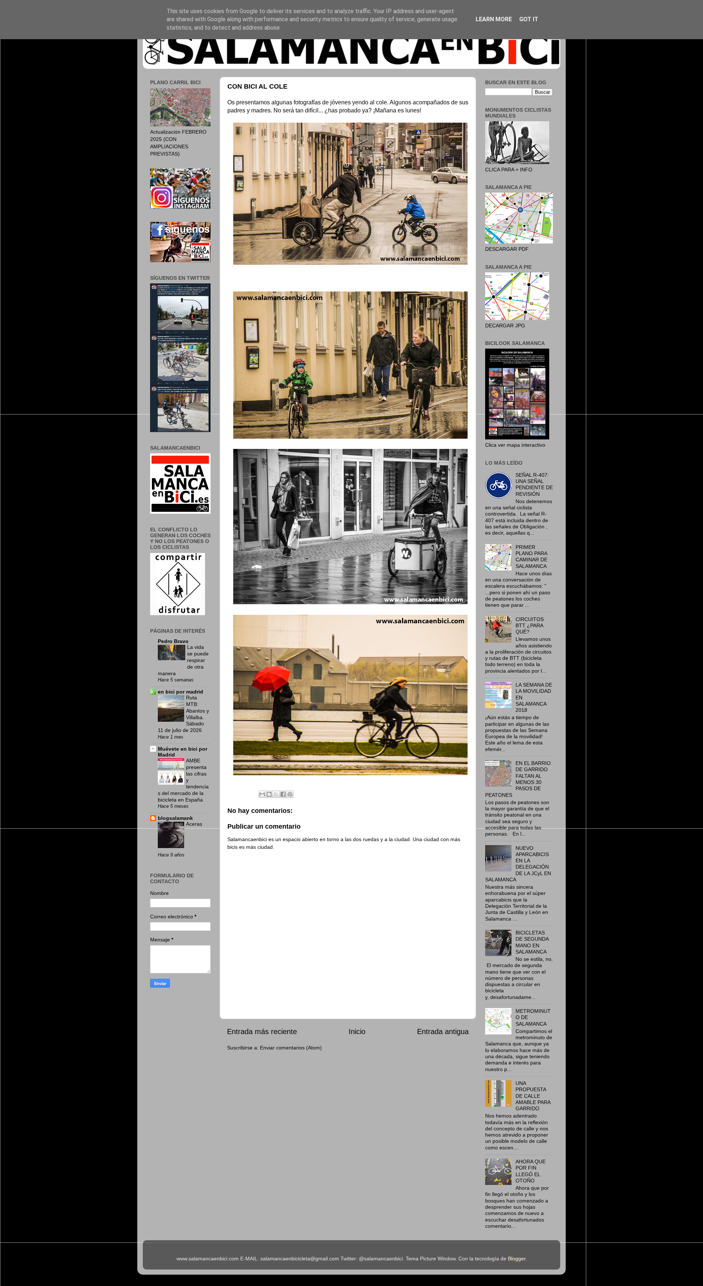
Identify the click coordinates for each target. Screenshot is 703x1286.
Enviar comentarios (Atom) (291, 1048)
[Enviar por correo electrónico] (262, 794)
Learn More (494, 19)
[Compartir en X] (276, 794)
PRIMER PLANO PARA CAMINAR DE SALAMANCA (531, 556)
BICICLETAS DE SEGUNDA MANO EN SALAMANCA (532, 942)
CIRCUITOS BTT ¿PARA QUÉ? (530, 625)
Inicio (357, 1031)
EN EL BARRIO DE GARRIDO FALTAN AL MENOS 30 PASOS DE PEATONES (518, 779)
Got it (528, 19)
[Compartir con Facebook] (283, 794)
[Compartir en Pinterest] (290, 794)
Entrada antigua (443, 1031)
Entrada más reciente (262, 1031)
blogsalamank (175, 818)
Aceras (194, 824)
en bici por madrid (180, 692)
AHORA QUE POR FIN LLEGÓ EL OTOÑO (531, 1171)
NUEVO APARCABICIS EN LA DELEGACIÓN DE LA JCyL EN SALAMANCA (518, 863)
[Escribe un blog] (269, 794)
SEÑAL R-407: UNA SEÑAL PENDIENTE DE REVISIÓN (534, 484)
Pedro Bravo (173, 641)
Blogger (516, 1258)
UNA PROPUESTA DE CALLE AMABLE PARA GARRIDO (533, 1095)
